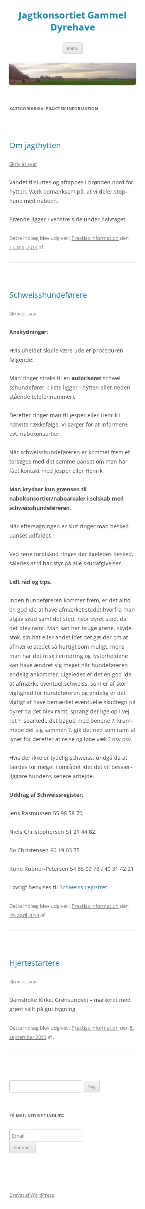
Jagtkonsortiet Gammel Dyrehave (72, 21)
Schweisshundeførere (48, 295)
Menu (72, 48)
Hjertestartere (34, 963)
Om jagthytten (35, 145)
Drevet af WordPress (31, 1195)
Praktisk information (95, 237)
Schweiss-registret (83, 887)
